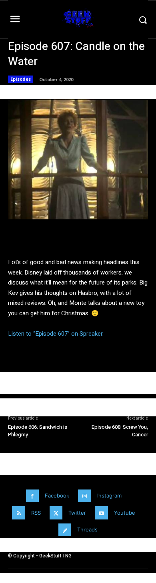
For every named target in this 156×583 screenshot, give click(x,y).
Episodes (20, 79)
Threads (87, 529)
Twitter (77, 512)
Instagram (109, 495)
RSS (36, 512)
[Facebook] (32, 496)
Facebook (57, 495)
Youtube (124, 512)
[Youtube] (101, 512)
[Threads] (65, 530)
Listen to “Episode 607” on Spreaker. (56, 333)
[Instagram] (84, 496)
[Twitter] (56, 512)
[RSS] (18, 512)
